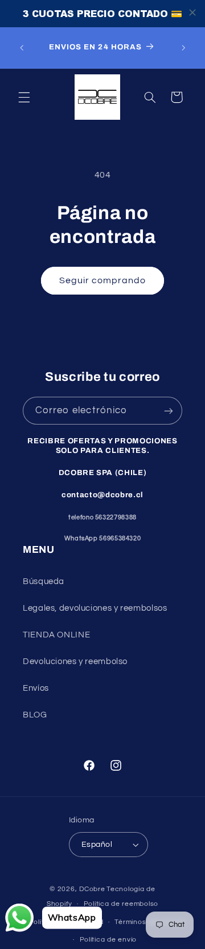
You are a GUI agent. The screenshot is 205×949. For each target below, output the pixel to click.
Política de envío (108, 940)
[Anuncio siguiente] (183, 47)
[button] (24, 97)
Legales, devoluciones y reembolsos (95, 608)
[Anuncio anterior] (21, 47)
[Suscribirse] (168, 411)
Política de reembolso (121, 904)
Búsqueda (43, 581)
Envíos (36, 688)
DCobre (92, 889)
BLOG (35, 715)
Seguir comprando (102, 280)
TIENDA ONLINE (56, 635)
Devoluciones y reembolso (75, 661)
